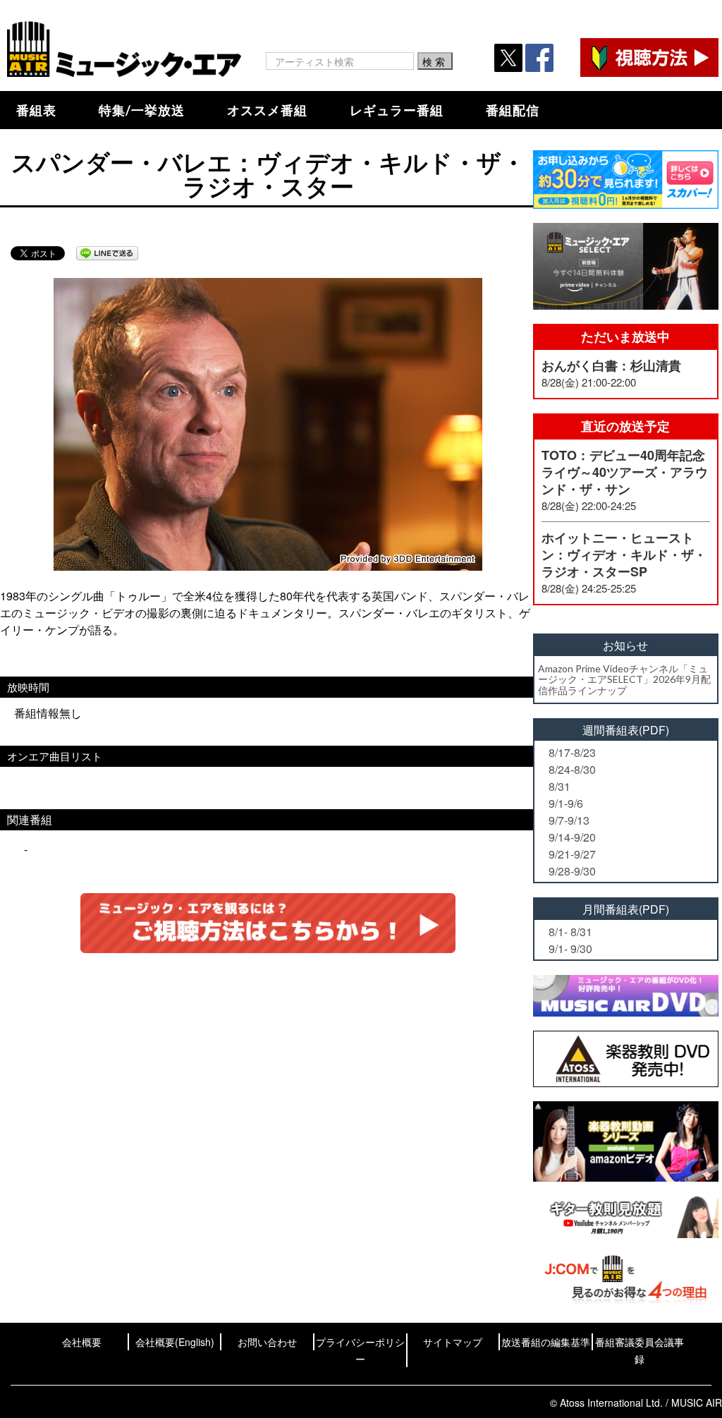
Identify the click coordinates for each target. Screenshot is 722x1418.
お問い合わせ (267, 1342)
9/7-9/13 (569, 820)
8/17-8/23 (572, 752)
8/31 (559, 786)
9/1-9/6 (566, 803)
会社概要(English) (174, 1342)
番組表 (36, 110)
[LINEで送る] (107, 253)
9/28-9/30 (572, 871)
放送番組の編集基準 (545, 1342)
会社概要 (82, 1342)
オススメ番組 (267, 110)
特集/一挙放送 (142, 110)
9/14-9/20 (572, 837)
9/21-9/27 (572, 854)
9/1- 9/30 (570, 948)
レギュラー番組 (396, 110)
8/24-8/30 (572, 769)
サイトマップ (452, 1342)
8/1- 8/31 (570, 931)
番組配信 (512, 110)
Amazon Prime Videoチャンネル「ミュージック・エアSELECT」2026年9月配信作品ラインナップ (624, 679)
